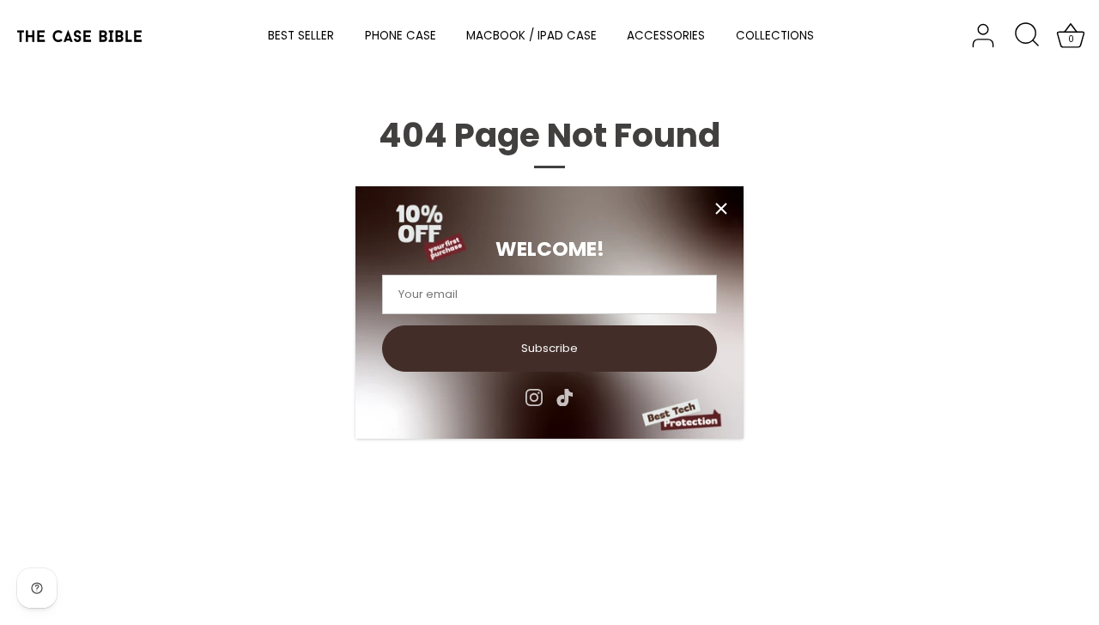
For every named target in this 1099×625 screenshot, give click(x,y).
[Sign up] (737, 461)
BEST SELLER (301, 35)
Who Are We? (107, 379)
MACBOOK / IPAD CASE (531, 35)
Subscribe (549, 348)
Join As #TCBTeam (122, 424)
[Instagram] (534, 397)
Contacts (94, 401)
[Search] (1027, 36)
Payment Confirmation (327, 401)
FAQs (278, 379)
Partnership (296, 424)
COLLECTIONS (775, 35)
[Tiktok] (565, 397)
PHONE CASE (400, 35)
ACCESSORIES (666, 35)
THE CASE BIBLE (142, 574)
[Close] (721, 209)
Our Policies (102, 446)
